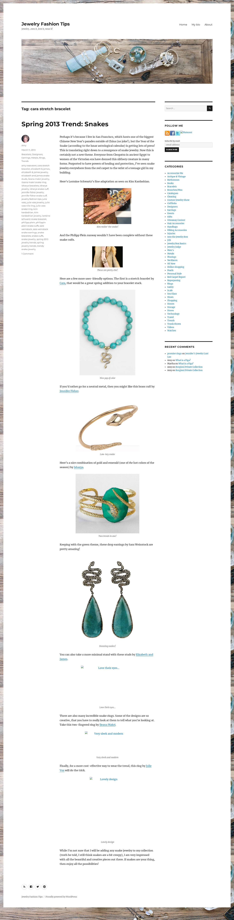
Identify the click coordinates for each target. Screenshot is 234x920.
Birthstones (173, 180)
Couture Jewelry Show (178, 200)
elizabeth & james (40, 169)
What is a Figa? (183, 360)
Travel (170, 317)
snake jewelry (28, 239)
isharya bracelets (30, 185)
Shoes (170, 297)
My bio (196, 24)
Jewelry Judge (174, 247)
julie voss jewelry (35, 202)
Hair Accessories (175, 223)
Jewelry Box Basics (176, 243)
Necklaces (172, 260)
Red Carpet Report (176, 277)
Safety (170, 287)
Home (183, 24)
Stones (170, 303)
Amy (23, 145)
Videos (170, 327)
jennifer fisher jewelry (32, 192)
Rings (42, 157)
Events (170, 213)
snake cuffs (37, 236)
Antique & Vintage (176, 176)
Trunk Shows (174, 324)
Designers (37, 154)
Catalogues (172, 193)
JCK (169, 240)
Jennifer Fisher (69, 391)
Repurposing (173, 280)
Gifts (169, 216)
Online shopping (175, 267)
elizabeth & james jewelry (34, 172)
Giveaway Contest (176, 220)
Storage (171, 307)
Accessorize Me (175, 173)
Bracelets (26, 154)
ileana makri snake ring (33, 182)
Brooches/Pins (174, 190)
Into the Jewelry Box (177, 237)
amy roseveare (29, 165)
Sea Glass (172, 293)
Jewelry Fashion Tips (45, 24)
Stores (170, 310)
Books (170, 183)
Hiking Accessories (177, 230)
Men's (170, 250)
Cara (62, 283)
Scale (170, 290)
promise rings (174, 353)
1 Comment (27, 253)
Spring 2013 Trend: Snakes (64, 124)
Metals (34, 157)
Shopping (172, 300)
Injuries (171, 233)
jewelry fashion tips (31, 199)
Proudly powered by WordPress (61, 896)
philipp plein (28, 222)
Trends (24, 161)
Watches (171, 330)
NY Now (171, 263)
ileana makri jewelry (38, 179)
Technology (173, 314)
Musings (171, 257)
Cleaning (171, 196)
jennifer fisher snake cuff (34, 195)
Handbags (172, 226)
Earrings (25, 157)
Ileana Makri (107, 724)
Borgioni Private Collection (189, 367)
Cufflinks (172, 203)
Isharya (78, 467)
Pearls (170, 270)
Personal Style (174, 273)
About (209, 24)
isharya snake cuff (39, 189)
